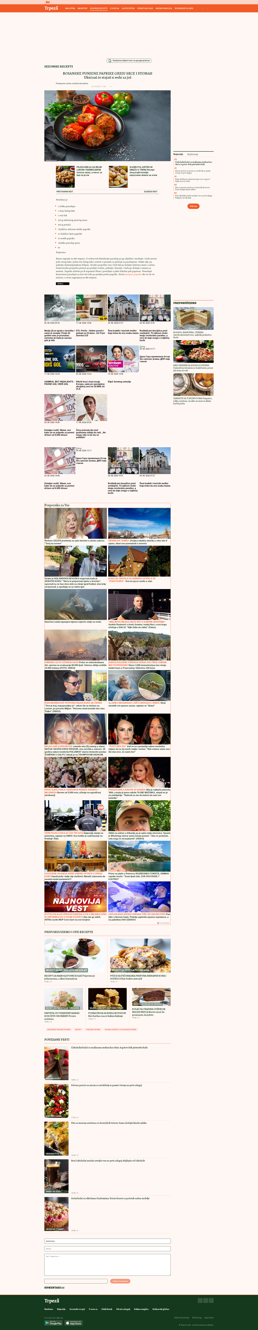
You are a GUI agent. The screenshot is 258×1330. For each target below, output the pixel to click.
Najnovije (82, 8)
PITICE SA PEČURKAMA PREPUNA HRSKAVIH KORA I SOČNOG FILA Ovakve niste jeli (138, 977)
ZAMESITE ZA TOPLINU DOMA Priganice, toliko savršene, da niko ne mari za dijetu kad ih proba (192, 401)
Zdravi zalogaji (145, 8)
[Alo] (47, 2)
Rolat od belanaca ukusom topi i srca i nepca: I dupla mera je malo (192, 180)
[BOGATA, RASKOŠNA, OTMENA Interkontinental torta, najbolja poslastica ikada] (193, 318)
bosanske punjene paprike (58, 1030)
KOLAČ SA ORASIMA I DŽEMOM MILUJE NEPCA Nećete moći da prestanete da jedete (148, 1012)
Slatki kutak (128, 8)
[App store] (73, 1323)
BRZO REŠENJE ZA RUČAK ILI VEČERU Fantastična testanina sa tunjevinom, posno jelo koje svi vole (193, 368)
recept (78, 1030)
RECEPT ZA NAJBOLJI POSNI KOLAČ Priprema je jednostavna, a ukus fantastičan (69, 977)
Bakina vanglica (164, 8)
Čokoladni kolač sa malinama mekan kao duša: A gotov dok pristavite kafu (109, 1047)
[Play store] (53, 1323)
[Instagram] (205, 1300)
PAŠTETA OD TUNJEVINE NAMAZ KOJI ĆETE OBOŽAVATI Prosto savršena (62, 1016)
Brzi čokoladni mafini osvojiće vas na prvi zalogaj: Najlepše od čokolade (108, 1160)
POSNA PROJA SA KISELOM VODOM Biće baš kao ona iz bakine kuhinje (107, 1014)
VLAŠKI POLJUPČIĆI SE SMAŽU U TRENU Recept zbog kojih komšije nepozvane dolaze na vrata (143, 171)
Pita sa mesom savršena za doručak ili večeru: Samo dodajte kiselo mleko (109, 1123)
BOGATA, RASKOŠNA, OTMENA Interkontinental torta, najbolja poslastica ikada (192, 335)
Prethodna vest (64, 192)
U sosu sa (114, 8)
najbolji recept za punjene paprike (120, 1030)
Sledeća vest (150, 192)
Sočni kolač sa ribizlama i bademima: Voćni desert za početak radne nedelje (110, 1198)
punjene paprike (133, 274)
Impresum (209, 1317)
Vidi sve (193, 206)
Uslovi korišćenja (181, 1317)
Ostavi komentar (120, 1281)
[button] (115, 86)
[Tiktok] (211, 1300)
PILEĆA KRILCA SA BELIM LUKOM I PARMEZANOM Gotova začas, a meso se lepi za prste (89, 171)
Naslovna (70, 8)
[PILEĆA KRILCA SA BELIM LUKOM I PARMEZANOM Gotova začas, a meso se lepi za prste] (65, 177)
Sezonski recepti (98, 8)
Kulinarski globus (184, 8)
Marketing (197, 1317)
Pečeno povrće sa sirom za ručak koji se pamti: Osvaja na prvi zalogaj (106, 1085)
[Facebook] (200, 1300)
